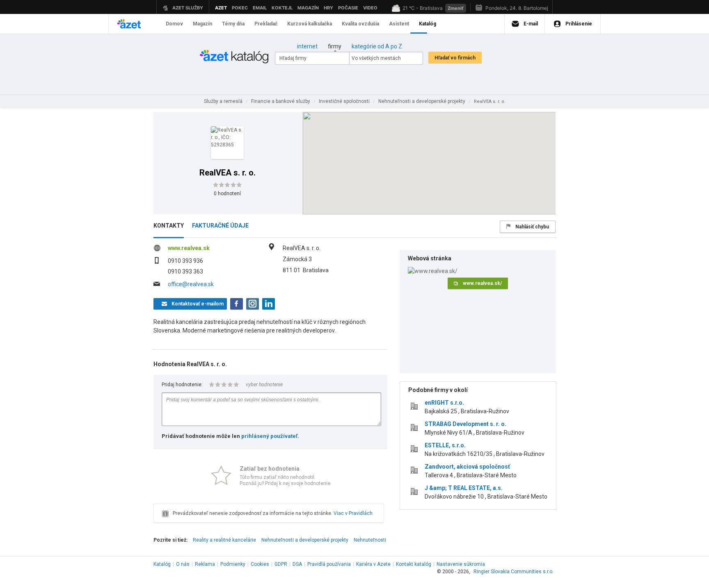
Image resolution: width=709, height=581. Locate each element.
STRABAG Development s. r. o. (465, 424)
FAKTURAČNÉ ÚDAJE (220, 225)
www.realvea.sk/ (482, 283)
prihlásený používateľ (269, 436)
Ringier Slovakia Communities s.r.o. (513, 571)
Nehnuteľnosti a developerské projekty (304, 540)
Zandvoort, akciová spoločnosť (467, 466)
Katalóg (162, 564)
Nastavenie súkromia (461, 564)
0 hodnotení (227, 193)
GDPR (280, 564)
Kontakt (413, 564)
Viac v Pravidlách (353, 513)
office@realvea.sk (191, 284)
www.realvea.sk (189, 248)
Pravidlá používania (329, 564)
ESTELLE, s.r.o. (445, 445)
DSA (297, 564)
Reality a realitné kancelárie (224, 540)
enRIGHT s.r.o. (444, 402)
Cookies (260, 564)
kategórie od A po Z (377, 46)
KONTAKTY (168, 225)
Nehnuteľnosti (370, 540)
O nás (183, 564)
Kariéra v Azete (373, 564)
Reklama (205, 564)
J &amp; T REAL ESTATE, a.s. (464, 488)
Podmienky (232, 564)
